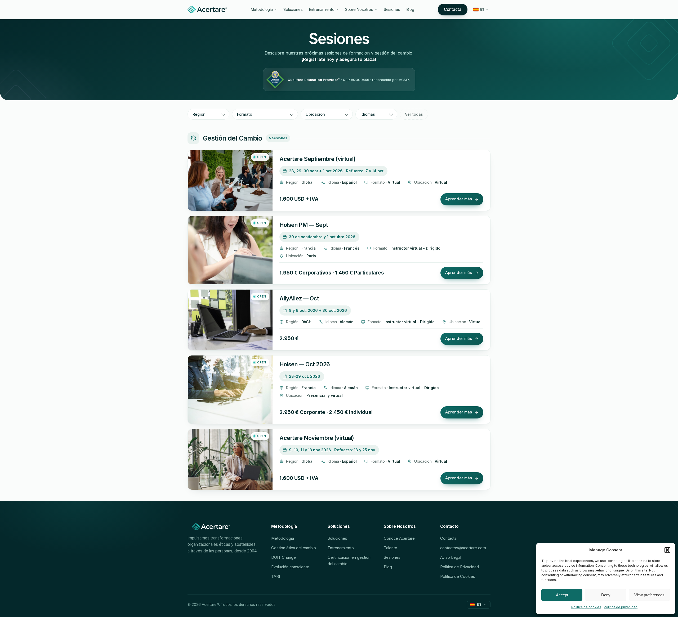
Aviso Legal (450, 557)
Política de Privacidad (459, 567)
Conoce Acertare (399, 538)
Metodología (262, 9)
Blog (410, 9)
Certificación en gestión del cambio (349, 560)
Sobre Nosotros (359, 9)
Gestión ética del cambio (293, 548)
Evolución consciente (290, 567)
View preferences (649, 595)
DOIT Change (283, 557)
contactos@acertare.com (463, 548)
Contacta (452, 9)
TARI (275, 576)
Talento (390, 548)
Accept (562, 595)
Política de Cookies (457, 576)
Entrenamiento (321, 9)
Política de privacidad (620, 607)
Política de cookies (586, 607)
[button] (667, 550)
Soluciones (293, 9)
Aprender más (458, 199)
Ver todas (414, 114)
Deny (605, 595)
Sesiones (392, 9)
